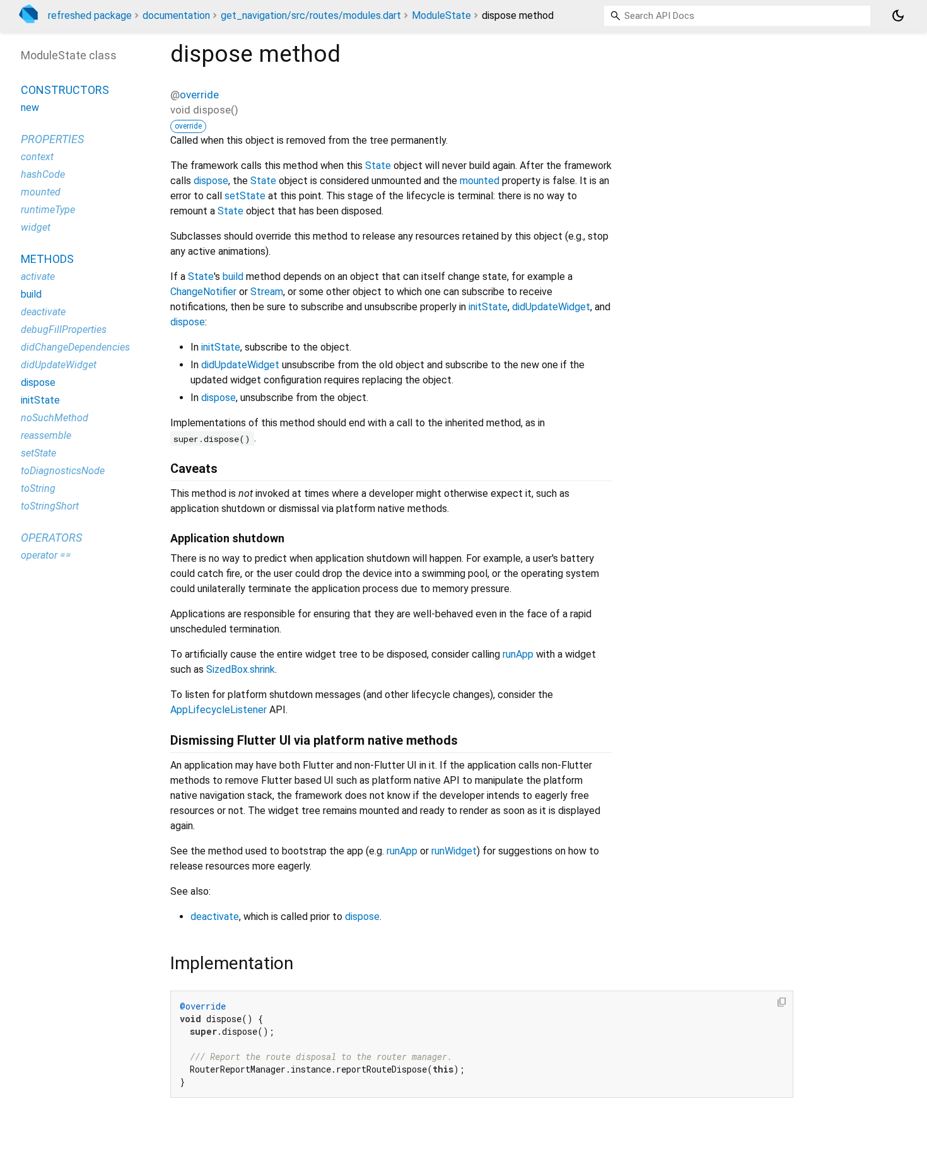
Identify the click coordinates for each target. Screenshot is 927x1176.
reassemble (46, 435)
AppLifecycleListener (218, 710)
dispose (211, 181)
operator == (46, 555)
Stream (266, 292)
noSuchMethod (54, 418)
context (37, 157)
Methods (47, 258)
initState (488, 307)
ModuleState (441, 15)
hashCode (43, 174)
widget (35, 227)
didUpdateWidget (551, 307)
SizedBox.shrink (240, 669)
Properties (52, 139)
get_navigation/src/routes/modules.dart (311, 15)
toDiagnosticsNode (63, 471)
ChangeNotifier (203, 292)
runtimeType (48, 210)
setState (244, 196)
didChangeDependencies (75, 347)
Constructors (65, 89)
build (233, 276)
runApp (518, 654)
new (30, 108)
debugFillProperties (64, 329)
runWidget (454, 851)
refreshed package (90, 15)
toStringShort (50, 506)
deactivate (214, 917)
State (378, 166)
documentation (176, 15)
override (199, 94)
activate (38, 276)
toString (38, 488)
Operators (51, 537)
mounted (479, 181)
